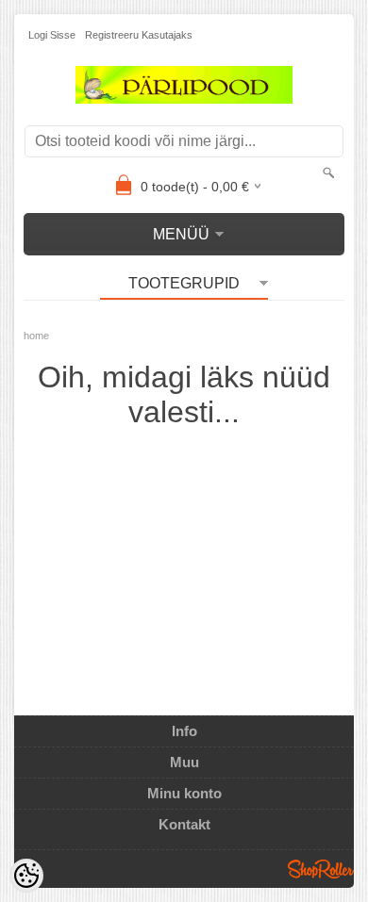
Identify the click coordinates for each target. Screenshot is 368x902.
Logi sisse (51, 35)
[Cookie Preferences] (26, 876)
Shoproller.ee (321, 869)
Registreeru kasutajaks (138, 35)
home (36, 335)
